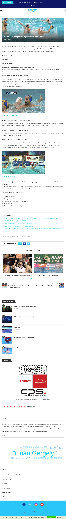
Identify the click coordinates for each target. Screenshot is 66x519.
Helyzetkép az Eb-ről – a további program (25, 317)
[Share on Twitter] (28, 243)
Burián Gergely (33, 453)
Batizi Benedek (18, 348)
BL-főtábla (6, 236)
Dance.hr (4, 483)
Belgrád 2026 (22, 2)
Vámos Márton (15, 236)
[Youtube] (36, 5)
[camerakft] (33, 380)
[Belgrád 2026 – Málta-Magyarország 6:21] (7, 309)
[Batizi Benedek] (7, 350)
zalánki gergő (26, 236)
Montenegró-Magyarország (33, 447)
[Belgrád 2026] (7, 329)
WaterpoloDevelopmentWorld (11, 475)
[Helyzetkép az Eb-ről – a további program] (7, 319)
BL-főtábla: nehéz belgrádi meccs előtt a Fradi (19, 226)
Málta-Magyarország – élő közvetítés (24, 337)
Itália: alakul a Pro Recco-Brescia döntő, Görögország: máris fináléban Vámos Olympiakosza (33, 228)
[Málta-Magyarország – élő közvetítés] (7, 340)
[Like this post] (20, 243)
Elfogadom (51, 517)
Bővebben (60, 517)
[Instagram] (36, 504)
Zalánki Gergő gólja (8, 176)
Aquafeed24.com (7, 488)
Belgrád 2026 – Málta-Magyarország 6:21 (25, 306)
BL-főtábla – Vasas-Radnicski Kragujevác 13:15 (17, 275)
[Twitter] (31, 5)
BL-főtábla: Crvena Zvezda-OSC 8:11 (16, 221)
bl (55, 455)
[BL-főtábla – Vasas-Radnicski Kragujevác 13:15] (17, 264)
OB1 (29, 458)
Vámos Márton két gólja (10, 115)
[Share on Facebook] (24, 243)
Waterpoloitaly (6, 492)
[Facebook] (24, 504)
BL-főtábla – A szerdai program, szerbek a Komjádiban (49, 275)
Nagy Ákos (56, 447)
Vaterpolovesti (6, 479)
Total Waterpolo (7, 497)
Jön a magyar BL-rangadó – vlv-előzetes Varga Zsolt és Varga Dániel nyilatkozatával (31, 218)
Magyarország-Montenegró (48, 458)
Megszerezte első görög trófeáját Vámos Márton (20, 223)
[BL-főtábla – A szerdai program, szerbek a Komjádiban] (48, 264)
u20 (56, 451)
